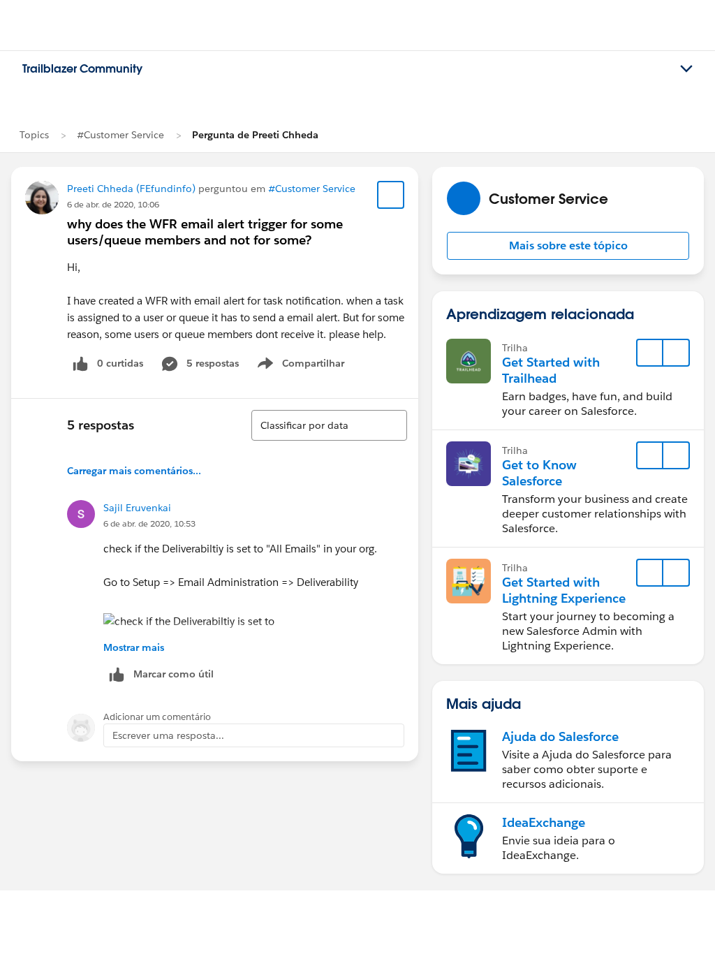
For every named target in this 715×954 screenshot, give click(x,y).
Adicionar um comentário (157, 717)
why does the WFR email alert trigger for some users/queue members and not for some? (205, 232)
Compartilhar (313, 366)
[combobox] (329, 425)
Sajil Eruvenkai (137, 507)
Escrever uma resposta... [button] (168, 735)
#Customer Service (120, 135)
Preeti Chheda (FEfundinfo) (131, 188)
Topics (34, 135)
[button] (568, 246)
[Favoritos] (391, 194)
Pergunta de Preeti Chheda (255, 135)
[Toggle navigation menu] (686, 69)
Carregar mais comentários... (134, 470)
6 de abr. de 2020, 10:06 (113, 204)
